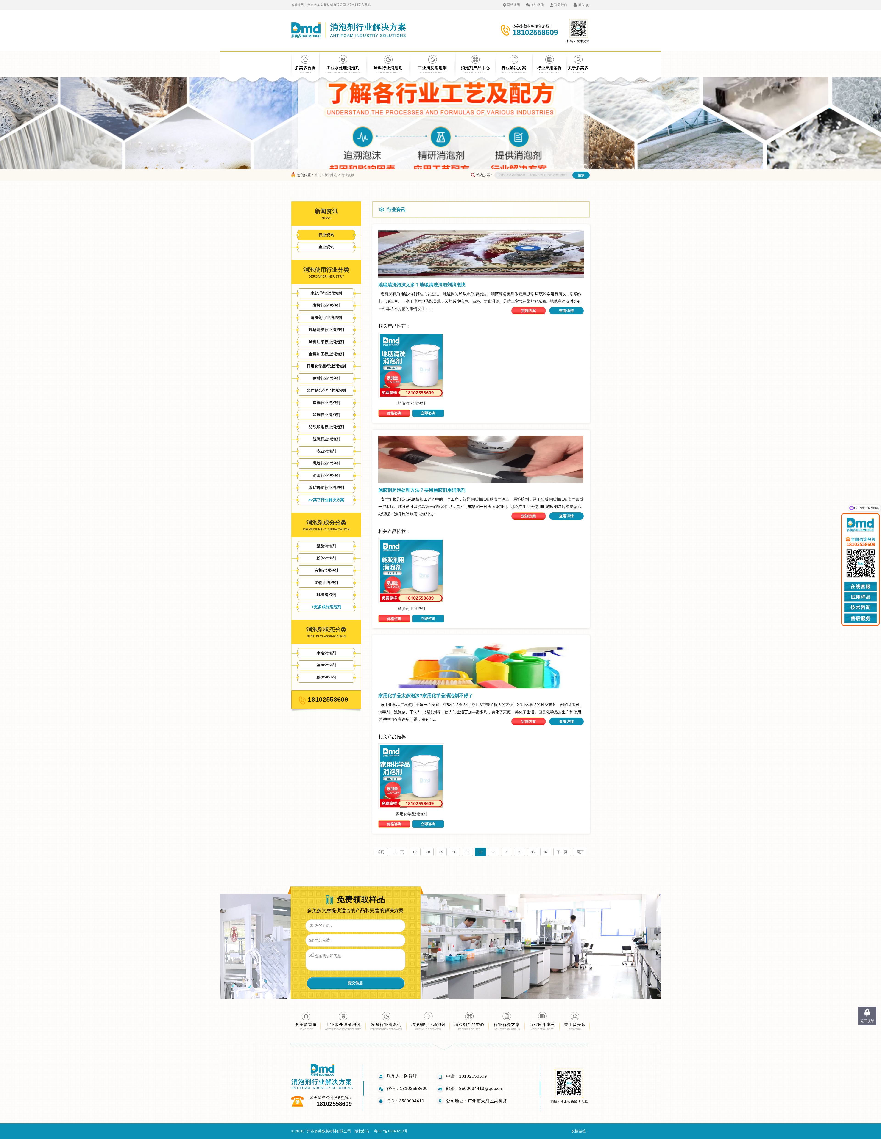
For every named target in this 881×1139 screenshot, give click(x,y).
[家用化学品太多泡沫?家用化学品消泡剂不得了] (481, 664)
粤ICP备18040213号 (391, 1131)
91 (467, 852)
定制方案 (528, 311)
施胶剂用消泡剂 (411, 609)
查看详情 (566, 311)
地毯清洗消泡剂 (411, 403)
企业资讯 (326, 247)
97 (546, 852)
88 (428, 852)
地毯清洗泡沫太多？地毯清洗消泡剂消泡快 (422, 284)
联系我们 (560, 5)
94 (506, 852)
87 (415, 852)
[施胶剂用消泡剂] (411, 602)
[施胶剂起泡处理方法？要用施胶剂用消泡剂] (481, 459)
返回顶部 (867, 1021)
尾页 (580, 852)
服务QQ (584, 5)
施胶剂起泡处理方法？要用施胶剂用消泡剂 (422, 490)
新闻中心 (331, 175)
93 (493, 852)
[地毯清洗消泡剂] (411, 397)
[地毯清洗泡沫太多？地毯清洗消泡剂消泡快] (481, 254)
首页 (317, 175)
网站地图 (513, 5)
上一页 (398, 852)
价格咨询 (394, 413)
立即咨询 (428, 413)
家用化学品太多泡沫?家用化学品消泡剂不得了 (425, 695)
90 (454, 852)
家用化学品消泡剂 (411, 814)
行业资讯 (347, 175)
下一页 (562, 852)
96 (533, 852)
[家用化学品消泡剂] (411, 808)
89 (441, 852)
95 (519, 852)
